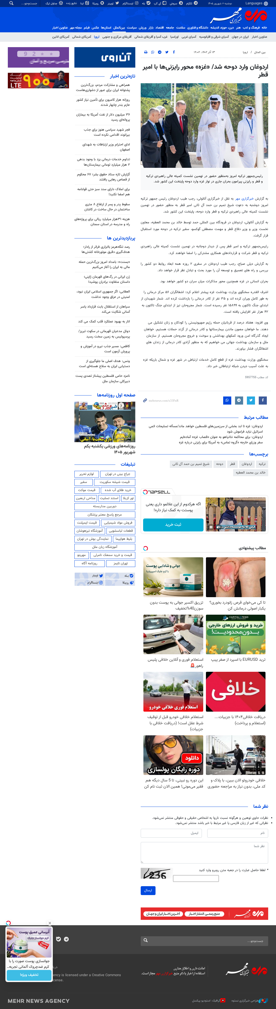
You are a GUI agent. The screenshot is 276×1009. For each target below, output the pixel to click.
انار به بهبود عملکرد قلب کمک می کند (104, 321)
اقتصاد (160, 27)
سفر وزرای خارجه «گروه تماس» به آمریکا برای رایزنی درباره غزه (221, 442)
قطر (232, 464)
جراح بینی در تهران (117, 474)
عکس (95, 27)
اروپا (96, 36)
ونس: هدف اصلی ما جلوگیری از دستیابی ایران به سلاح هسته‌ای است (104, 364)
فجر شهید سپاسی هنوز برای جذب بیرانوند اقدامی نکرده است (107, 132)
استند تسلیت (109, 498)
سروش (174, 4)
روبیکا (95, 4)
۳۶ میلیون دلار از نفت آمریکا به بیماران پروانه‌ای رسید (103, 117)
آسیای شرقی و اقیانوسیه (214, 36)
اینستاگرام (128, 4)
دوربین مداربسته (104, 506)
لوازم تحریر (86, 474)
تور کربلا (128, 498)
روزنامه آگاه (89, 563)
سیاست (132, 27)
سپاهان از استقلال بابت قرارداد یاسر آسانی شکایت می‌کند (105, 309)
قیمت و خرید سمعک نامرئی (113, 555)
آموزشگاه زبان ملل (104, 547)
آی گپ (158, 4)
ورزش (142, 27)
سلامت (180, 27)
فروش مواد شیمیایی (118, 523)
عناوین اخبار (259, 36)
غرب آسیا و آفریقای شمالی (150, 36)
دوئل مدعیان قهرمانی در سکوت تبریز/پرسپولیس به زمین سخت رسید (104, 334)
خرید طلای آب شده (118, 490)
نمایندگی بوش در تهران (93, 539)
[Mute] (218, 527)
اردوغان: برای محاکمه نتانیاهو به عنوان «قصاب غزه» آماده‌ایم (221, 437)
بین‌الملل (119, 27)
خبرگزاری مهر (244, 198)
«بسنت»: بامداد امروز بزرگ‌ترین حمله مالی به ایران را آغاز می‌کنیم (104, 264)
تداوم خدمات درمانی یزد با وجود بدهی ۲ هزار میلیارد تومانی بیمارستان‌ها (103, 162)
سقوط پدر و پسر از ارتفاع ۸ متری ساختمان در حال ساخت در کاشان (107, 207)
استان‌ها (106, 27)
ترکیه (262, 464)
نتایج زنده (72, 3)
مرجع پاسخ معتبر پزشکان (105, 514)
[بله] (58, 940)
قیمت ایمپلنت (87, 523)
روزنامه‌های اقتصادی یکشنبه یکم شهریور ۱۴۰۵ (108, 449)
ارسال (148, 890)
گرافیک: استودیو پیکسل (206, 1000)
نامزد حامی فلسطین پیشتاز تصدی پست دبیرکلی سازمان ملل (102, 378)
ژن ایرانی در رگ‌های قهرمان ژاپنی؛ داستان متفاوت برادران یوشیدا (107, 279)
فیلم (86, 27)
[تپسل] (145, 492)
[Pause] (211, 527)
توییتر (111, 4)
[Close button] (50, 923)
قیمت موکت (86, 490)
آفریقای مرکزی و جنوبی (117, 36)
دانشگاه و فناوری (197, 27)
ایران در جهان (240, 36)
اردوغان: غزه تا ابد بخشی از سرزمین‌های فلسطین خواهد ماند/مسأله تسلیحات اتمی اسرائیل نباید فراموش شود (206, 429)
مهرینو (81, 555)
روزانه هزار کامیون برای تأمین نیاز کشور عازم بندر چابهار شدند (103, 102)
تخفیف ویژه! (29, 975)
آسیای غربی (189, 36)
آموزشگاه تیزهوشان (90, 531)
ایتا (82, 4)
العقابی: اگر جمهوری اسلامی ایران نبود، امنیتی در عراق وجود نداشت (103, 294)
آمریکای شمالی (81, 36)
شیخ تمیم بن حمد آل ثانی (190, 464)
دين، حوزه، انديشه (222, 27)
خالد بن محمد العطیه (250, 472)
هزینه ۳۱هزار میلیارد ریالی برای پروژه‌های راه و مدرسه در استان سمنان (102, 222)
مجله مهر (76, 27)
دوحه (219, 464)
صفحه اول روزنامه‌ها (116, 395)
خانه (264, 27)
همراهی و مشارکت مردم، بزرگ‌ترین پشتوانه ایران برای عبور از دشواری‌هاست (103, 87)
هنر (238, 27)
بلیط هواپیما (124, 539)
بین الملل (259, 52)
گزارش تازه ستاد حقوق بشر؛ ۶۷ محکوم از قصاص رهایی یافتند (103, 177)
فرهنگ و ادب (251, 27)
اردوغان (247, 464)
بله (144, 4)
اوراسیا (174, 36)
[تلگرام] (66, 940)
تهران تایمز (120, 563)
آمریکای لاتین (60, 36)
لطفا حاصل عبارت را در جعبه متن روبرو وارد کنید (233, 870)
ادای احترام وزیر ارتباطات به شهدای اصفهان (106, 147)
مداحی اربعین (85, 498)
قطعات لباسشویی (121, 531)
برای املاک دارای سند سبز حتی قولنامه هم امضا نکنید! (103, 192)
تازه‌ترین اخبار (122, 76)
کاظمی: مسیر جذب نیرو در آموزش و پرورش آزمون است (105, 349)
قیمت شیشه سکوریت (115, 482)
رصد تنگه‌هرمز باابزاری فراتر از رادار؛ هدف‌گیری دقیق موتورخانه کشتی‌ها (106, 249)
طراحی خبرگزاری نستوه (245, 1000)
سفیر (83, 482)
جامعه (170, 27)
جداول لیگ (52, 4)
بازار (151, 27)
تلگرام (189, 4)
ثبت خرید (173, 524)
